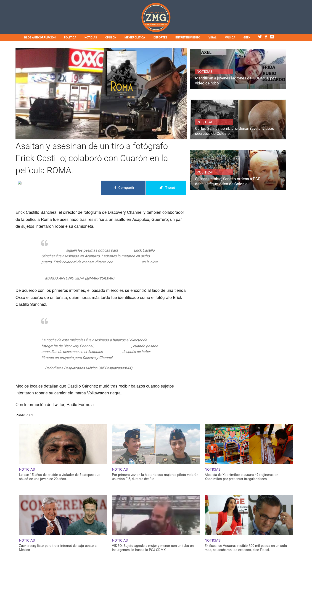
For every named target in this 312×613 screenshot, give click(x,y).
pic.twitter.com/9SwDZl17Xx (77, 268)
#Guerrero (112, 352)
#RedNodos (74, 328)
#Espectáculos (53, 250)
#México (126, 250)
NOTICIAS (91, 37)
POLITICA (70, 37)
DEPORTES (160, 37)
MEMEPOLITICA (134, 37)
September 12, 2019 (131, 278)
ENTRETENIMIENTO (187, 37)
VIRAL (213, 37)
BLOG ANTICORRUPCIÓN (40, 37)
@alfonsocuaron (127, 262)
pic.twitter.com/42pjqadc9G (136, 357)
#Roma (47, 268)
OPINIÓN (110, 37)
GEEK (246, 37)
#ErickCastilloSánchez (112, 346)
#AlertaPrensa (52, 328)
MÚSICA (230, 37)
